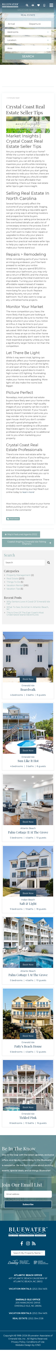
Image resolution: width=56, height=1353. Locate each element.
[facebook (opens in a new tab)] (22, 1243)
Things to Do (13, 582)
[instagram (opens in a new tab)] (28, 1243)
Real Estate (14, 519)
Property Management (19, 575)
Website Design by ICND (28, 1345)
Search (28, 56)
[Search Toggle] (27, 5)
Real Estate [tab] (28, 15)
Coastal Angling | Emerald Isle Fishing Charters (26, 542)
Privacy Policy (18, 1342)
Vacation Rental (15, 585)
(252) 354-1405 (39, 1289)
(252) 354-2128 (35, 1318)
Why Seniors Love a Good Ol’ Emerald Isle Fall (28, 603)
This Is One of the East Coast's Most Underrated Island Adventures (25, 614)
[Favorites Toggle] (38, 5)
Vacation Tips (13, 589)
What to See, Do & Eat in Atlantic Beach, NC (28, 608)
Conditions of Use (35, 1342)
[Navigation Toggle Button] (51, 5)
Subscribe (28, 1204)
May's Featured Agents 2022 (22, 534)
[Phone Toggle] (44, 5)
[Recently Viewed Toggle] (32, 5)
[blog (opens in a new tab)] (33, 1243)
